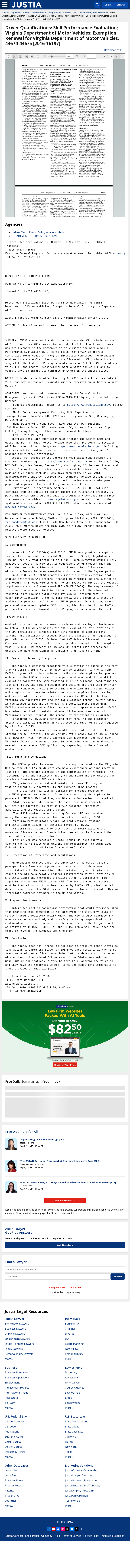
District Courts (13, 1446)
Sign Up (121, 4)
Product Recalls (14, 1485)
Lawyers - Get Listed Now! (65, 1287)
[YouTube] (53, 1529)
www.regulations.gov (63, 499)
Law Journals (72, 1392)
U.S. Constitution (15, 1421)
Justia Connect (14, 1536)
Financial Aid (72, 1382)
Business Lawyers (15, 1328)
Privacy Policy (91, 1536)
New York (71, 1446)
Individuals (72, 1319)
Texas (68, 1451)
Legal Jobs (11, 1470)
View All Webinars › (65, 1200)
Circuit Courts (13, 1441)
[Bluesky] (72, 1529)
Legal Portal (32, 1536)
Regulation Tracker (19, 12)
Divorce (69, 1333)
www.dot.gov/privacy (20, 506)
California (71, 1436)
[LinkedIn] (49, 1529)
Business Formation (17, 1372)
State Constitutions (76, 1421)
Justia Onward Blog (76, 1495)
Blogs (68, 1397)
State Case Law (74, 1431)
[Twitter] (76, 1529)
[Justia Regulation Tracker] (26, 5)
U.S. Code (10, 1426)
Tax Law (10, 1402)
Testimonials (72, 1500)
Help (57, 1536)
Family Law (71, 1349)
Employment (12, 1382)
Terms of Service (71, 1536)
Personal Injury (74, 1354)
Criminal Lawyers (15, 1333)
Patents (9, 1490)
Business (11, 1367)
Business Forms (14, 1480)
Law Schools (73, 1367)
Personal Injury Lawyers (19, 1354)
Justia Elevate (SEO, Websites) (82, 1485)
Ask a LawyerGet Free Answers (18, 1231)
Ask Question (65, 1244)
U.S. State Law (75, 1416)
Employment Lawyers (17, 1338)
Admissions (71, 1377)
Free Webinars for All (21, 1132)
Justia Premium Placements (81, 1480)
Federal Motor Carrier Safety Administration (85, 12)
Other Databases (17, 1465)
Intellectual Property (17, 1387)
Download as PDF (114, 50)
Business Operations (17, 1377)
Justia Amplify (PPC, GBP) (79, 1490)
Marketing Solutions (79, 1465)
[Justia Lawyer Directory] (81, 1529)
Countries (10, 1500)
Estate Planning (74, 1343)
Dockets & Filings (15, 1451)
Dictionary (71, 1372)
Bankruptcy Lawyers (17, 1323)
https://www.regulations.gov (88, 404)
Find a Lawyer (16, 1262)
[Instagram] (63, 1529)
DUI (67, 1338)
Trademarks (12, 1495)
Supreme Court (14, 1436)
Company (46, 1536)
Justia (5, 12)
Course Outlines (74, 1387)
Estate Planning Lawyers (19, 1343)
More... (9, 1359)
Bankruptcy (72, 1323)
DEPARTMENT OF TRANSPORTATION (34, 236)
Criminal (70, 1328)
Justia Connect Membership (81, 1470)
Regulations (12, 1431)
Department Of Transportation (46, 12)
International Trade (16, 1392)
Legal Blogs (12, 1475)
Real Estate (11, 1397)
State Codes (72, 1426)
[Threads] (67, 1529)
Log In (107, 4)
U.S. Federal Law (16, 1416)
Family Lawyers (14, 1349)
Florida (69, 1441)
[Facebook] (58, 1529)
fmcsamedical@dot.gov (21, 522)
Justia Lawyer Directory (79, 1475)
